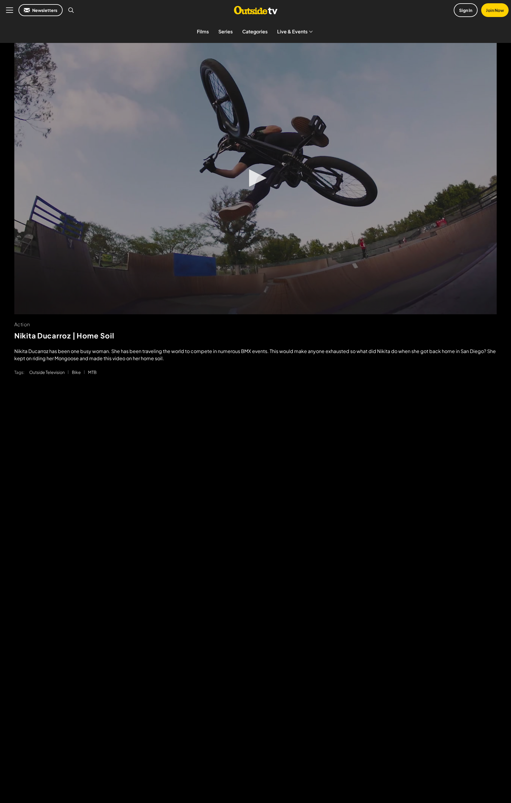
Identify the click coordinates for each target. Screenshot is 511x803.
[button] (256, 178)
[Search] (71, 10)
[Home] (255, 10)
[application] (255, 178)
